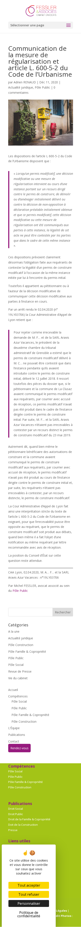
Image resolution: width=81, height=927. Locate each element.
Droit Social (15, 809)
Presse (12, 830)
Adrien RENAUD (25, 82)
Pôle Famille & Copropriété (27, 651)
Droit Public (15, 814)
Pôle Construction (20, 645)
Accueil (13, 690)
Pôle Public (42, 87)
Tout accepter (28, 885)
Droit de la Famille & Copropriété (29, 819)
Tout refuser (28, 894)
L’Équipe (14, 728)
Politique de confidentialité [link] (28, 914)
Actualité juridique (20, 87)
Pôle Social (16, 665)
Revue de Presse (20, 671)
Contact (13, 741)
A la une (13, 631)
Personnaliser (28, 903)
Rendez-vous (19, 748)
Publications (16, 735)
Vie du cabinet (18, 678)
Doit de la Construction (23, 825)
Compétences (18, 696)
